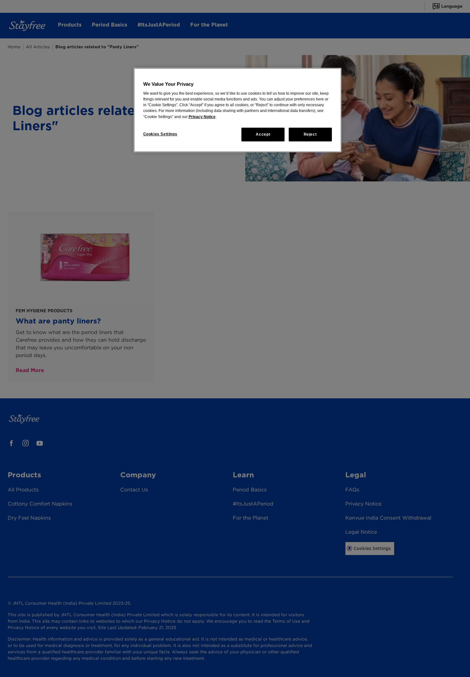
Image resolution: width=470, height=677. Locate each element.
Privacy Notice (202, 117)
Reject (310, 134)
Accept (263, 134)
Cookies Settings (160, 134)
